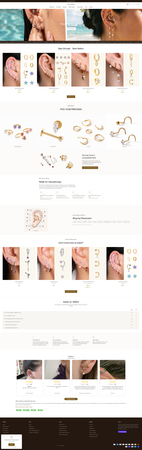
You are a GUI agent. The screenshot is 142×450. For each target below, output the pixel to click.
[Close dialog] (91, 212)
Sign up (82, 231)
